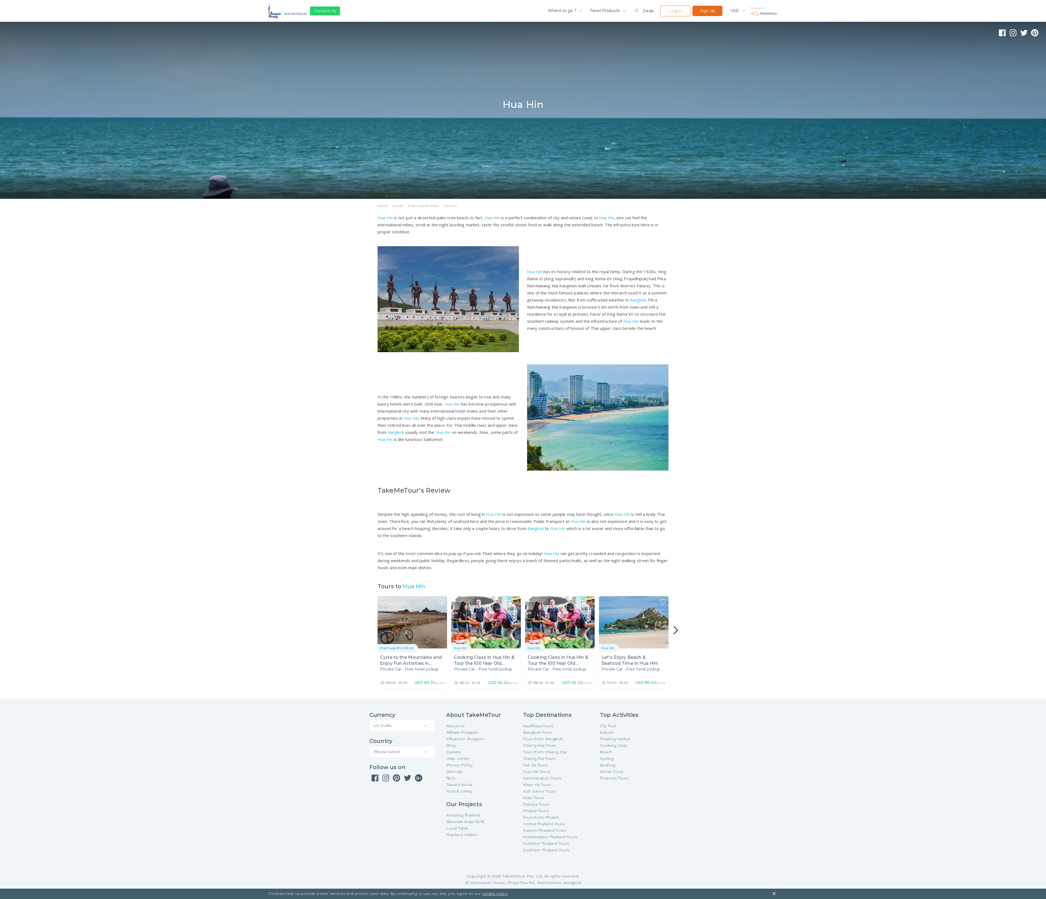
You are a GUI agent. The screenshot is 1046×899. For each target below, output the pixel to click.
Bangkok (638, 300)
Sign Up (707, 10)
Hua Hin (385, 217)
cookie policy (495, 893)
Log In (675, 10)
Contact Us (325, 10)
